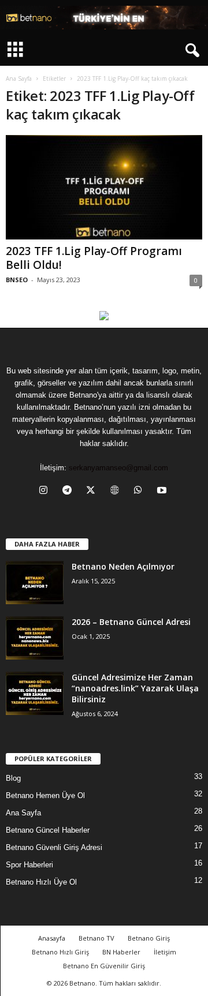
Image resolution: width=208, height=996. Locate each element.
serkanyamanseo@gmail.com (118, 467)
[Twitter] (93, 491)
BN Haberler (121, 952)
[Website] (117, 491)
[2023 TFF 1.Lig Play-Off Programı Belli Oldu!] (104, 187)
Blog (13, 778)
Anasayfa (51, 938)
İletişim (165, 952)
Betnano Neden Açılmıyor (123, 566)
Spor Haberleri (29, 864)
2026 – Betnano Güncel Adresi (131, 621)
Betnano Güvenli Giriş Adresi (54, 847)
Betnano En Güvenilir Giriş (104, 965)
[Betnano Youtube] (104, 315)
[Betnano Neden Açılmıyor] (35, 582)
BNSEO (17, 279)
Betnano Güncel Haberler (48, 830)
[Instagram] (46, 491)
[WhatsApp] (141, 491)
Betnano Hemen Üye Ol (45, 795)
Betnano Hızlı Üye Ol (41, 882)
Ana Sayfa (19, 78)
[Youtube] (163, 491)
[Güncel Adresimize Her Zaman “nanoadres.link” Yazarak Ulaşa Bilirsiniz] (35, 693)
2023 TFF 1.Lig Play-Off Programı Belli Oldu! (94, 258)
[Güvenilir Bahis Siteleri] (104, 17)
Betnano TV (96, 938)
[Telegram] (69, 491)
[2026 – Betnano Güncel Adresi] (35, 638)
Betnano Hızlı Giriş (60, 952)
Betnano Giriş (149, 938)
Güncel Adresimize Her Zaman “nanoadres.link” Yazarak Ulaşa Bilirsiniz (135, 688)
